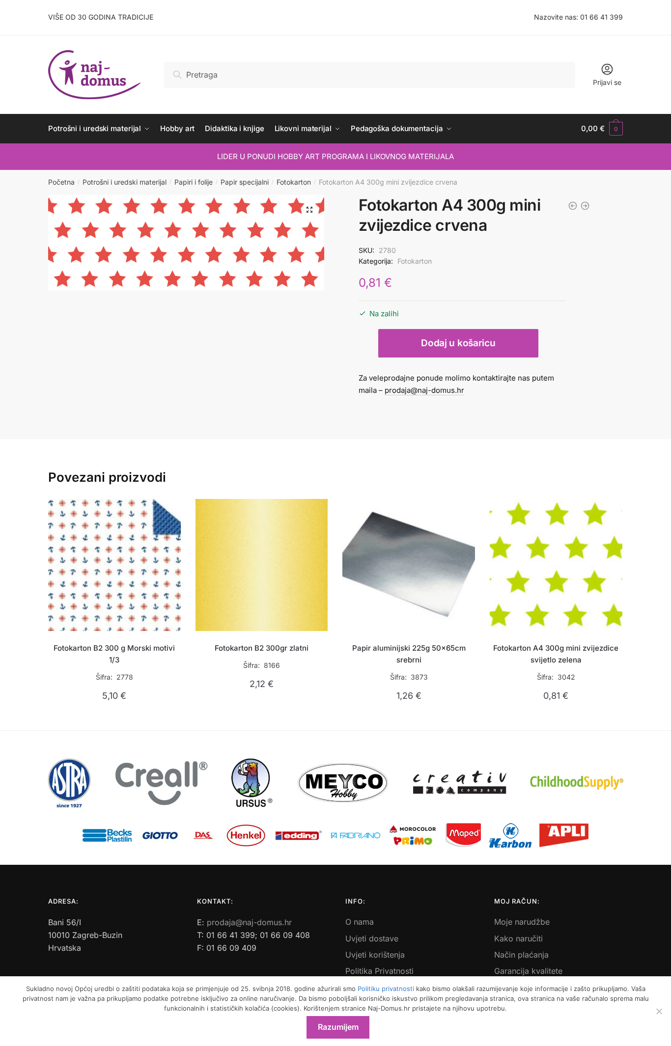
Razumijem (338, 1027)
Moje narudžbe (522, 922)
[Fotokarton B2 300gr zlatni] (262, 565)
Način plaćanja (521, 955)
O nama (359, 922)
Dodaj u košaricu (458, 343)
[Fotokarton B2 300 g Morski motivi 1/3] (114, 565)
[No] (659, 1011)
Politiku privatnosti (386, 988)
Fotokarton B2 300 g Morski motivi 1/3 (114, 653)
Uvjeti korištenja (375, 955)
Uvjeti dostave (371, 938)
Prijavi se (607, 82)
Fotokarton (294, 182)
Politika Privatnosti (379, 971)
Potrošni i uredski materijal (125, 182)
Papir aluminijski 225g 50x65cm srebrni (409, 653)
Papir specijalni (245, 182)
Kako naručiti (518, 938)
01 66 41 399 (601, 17)
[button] (309, 210)
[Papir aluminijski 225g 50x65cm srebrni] (408, 565)
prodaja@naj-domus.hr (424, 390)
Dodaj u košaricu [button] (114, 719)
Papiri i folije (193, 182)
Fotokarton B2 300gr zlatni (261, 648)
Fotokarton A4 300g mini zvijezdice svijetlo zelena (555, 653)
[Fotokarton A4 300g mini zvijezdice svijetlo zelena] (556, 565)
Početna (61, 182)
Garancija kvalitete (528, 971)
